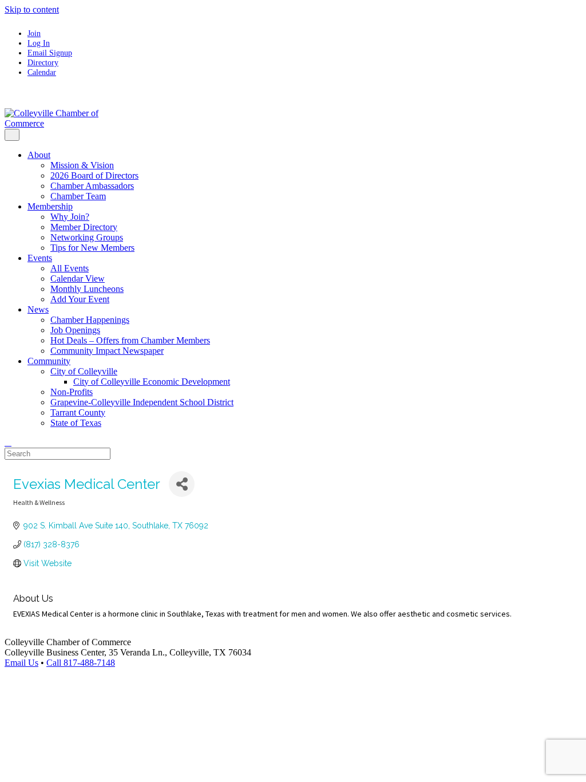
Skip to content (32, 9)
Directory (42, 62)
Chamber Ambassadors (92, 186)
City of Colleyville (83, 371)
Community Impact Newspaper (107, 351)
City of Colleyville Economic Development (151, 381)
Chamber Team (78, 196)
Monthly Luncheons (87, 289)
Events (39, 258)
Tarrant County (77, 412)
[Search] (8, 442)
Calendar (41, 72)
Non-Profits (71, 392)
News (38, 309)
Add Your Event (79, 299)
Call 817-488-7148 (80, 663)
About (38, 155)
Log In (38, 43)
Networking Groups (86, 237)
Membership (50, 206)
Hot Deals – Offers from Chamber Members (130, 340)
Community (48, 361)
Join (34, 33)
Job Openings (75, 330)
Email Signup (49, 52)
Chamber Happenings (89, 320)
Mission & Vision (82, 165)
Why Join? (69, 217)
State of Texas (75, 423)
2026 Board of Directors (94, 175)
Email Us (21, 663)
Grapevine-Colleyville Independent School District (141, 402)
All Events (69, 268)
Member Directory (83, 227)
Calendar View (77, 278)
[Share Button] (182, 484)
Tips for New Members (92, 247)
